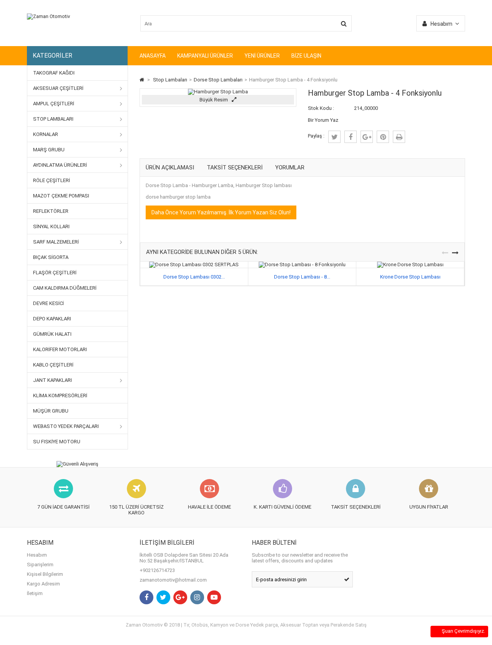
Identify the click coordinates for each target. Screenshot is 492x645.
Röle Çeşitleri (51, 180)
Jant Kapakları (52, 380)
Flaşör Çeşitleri (54, 272)
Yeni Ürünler (262, 56)
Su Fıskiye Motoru (56, 441)
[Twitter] (163, 597)
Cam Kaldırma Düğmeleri (64, 288)
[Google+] (180, 597)
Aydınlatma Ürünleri (60, 165)
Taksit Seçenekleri (235, 167)
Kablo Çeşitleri (53, 365)
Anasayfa (153, 56)
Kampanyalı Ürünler (205, 56)
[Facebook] (146, 597)
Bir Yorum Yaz (323, 120)
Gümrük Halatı (52, 334)
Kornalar (45, 134)
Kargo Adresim (43, 584)
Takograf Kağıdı (54, 73)
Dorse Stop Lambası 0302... (194, 277)
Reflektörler (50, 211)
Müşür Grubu (50, 411)
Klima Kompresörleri (60, 395)
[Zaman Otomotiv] (48, 16)
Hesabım (37, 555)
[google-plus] (367, 137)
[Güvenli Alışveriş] (77, 464)
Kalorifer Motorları (60, 349)
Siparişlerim (40, 564)
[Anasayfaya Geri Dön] (142, 80)
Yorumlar (289, 167)
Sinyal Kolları (51, 226)
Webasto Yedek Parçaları (66, 426)
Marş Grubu (49, 150)
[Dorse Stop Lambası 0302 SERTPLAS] (194, 264)
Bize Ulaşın (306, 56)
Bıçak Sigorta (50, 257)
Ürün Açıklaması (170, 167)
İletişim (35, 593)
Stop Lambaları (53, 119)
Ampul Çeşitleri (53, 103)
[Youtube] (214, 597)
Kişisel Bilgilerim (45, 574)
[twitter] (334, 137)
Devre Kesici (48, 303)
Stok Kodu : (321, 108)
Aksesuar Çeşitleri (58, 88)
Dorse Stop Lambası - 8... (302, 277)
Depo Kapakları (52, 319)
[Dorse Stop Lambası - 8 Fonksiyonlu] (302, 264)
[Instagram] (197, 597)
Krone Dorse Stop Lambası (410, 277)
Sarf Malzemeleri (56, 242)
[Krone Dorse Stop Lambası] (410, 264)
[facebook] (350, 137)
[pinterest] (383, 137)
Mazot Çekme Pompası (61, 196)
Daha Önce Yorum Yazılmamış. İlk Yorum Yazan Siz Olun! (221, 212)
